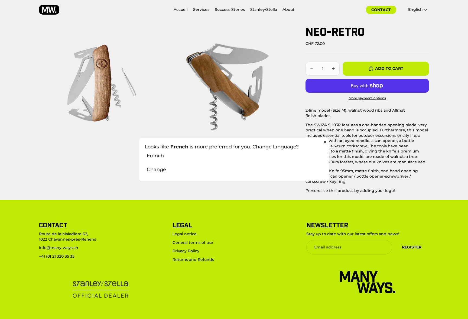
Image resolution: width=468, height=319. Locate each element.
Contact (381, 9)
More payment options (367, 98)
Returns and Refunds (193, 259)
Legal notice (185, 233)
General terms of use (193, 242)
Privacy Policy (186, 250)
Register (411, 246)
